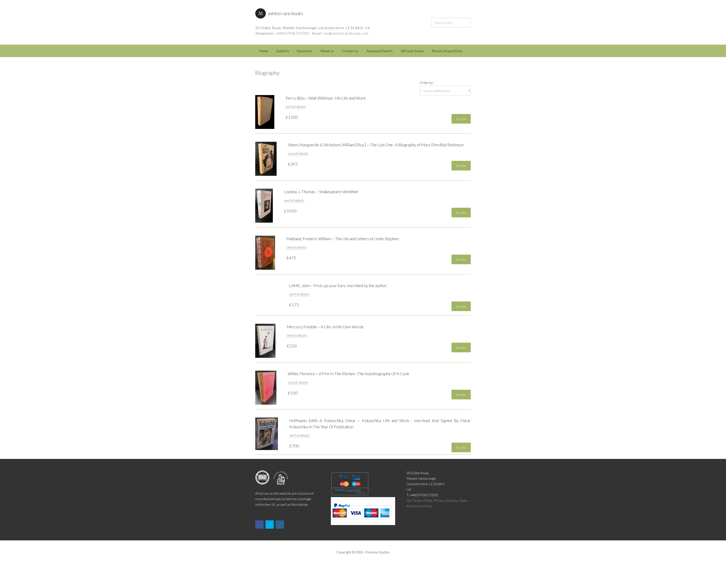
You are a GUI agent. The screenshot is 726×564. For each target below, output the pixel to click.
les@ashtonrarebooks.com (346, 33)
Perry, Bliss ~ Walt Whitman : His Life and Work (326, 98)
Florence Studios (377, 552)
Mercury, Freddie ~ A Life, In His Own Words (325, 326)
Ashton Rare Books (285, 13)
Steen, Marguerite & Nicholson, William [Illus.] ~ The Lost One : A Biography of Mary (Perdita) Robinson (376, 144)
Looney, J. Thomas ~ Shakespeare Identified (321, 191)
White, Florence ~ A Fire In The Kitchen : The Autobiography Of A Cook (348, 373)
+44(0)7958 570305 (292, 33)
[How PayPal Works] (361, 520)
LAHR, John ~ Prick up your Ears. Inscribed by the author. (338, 285)
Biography (267, 72)
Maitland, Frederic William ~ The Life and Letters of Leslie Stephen (342, 238)
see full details (296, 107)
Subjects (282, 51)
